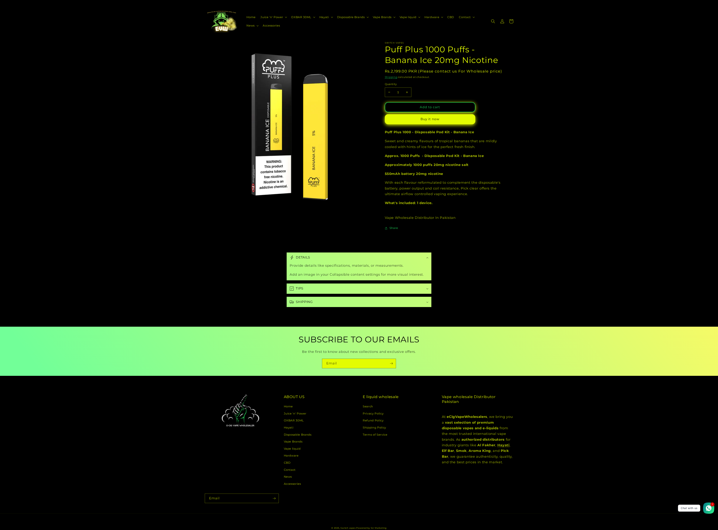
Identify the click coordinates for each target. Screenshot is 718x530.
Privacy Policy (373, 413)
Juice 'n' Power (295, 413)
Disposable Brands (298, 434)
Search (368, 406)
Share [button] (393, 228)
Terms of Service (375, 434)
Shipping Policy (374, 427)
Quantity (391, 84)
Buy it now (430, 119)
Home (288, 406)
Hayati (289, 427)
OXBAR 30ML (294, 420)
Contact (290, 470)
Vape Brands (293, 441)
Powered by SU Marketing (371, 528)
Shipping (391, 77)
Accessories (292, 484)
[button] (273, 17)
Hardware (291, 455)
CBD (287, 462)
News (288, 476)
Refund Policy (373, 420)
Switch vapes (347, 528)
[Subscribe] (391, 363)
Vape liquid (292, 448)
